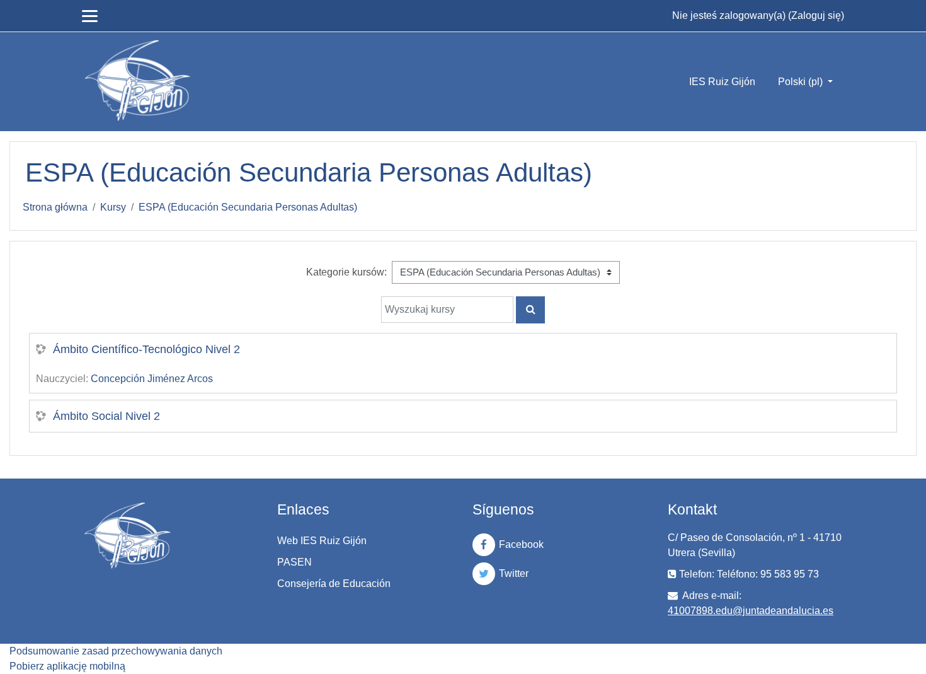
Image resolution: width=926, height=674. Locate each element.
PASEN (294, 562)
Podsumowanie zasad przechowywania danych (115, 651)
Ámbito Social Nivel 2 (106, 416)
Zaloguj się (816, 15)
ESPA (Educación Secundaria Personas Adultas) (248, 207)
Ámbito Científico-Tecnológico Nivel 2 (146, 349)
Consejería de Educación (334, 583)
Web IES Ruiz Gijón (322, 540)
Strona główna (55, 207)
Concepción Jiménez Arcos (152, 378)
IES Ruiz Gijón (722, 81)
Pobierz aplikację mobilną (67, 666)
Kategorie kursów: (346, 272)
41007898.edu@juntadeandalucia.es (750, 610)
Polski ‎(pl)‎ (801, 81)
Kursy (113, 207)
